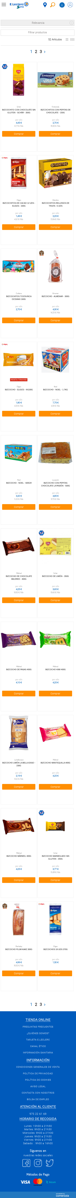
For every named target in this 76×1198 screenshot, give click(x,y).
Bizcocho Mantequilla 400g (55, 763)
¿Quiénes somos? (38, 1033)
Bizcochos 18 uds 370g (55, 949)
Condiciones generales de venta (38, 1067)
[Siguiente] (45, 52)
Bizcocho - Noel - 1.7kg (55, 390)
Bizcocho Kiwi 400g (55, 669)
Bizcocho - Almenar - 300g (55, 296)
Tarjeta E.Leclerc (38, 1039)
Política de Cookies (38, 1080)
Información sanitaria (38, 1052)
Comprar (19, 133)
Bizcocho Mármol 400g (19, 856)
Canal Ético (38, 1046)
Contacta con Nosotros (38, 1092)
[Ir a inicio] (19, 5)
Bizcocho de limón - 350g (55, 576)
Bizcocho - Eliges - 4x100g (19, 390)
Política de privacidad (38, 1073)
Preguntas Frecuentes (38, 1026)
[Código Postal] (45, 4)
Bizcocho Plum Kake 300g (18, 949)
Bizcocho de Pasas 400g (19, 669)
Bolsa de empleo (38, 1099)
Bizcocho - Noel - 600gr (19, 483)
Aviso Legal (38, 1086)
